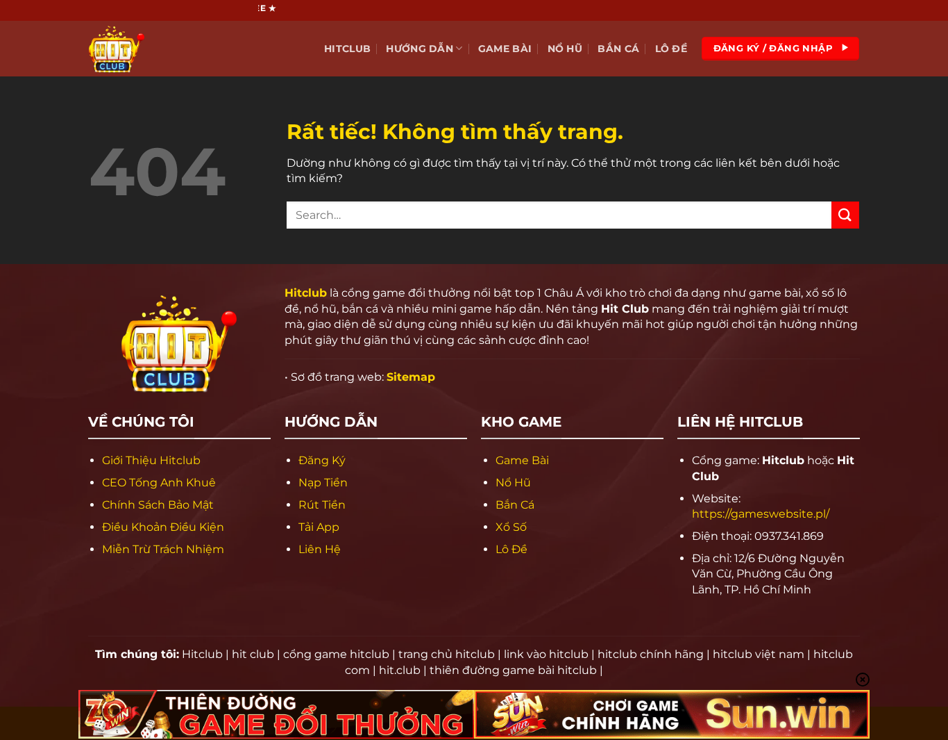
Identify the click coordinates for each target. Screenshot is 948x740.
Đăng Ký (322, 460)
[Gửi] (845, 215)
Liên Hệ (319, 549)
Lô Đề (671, 48)
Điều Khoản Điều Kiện (163, 527)
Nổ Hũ (565, 48)
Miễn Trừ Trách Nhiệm (163, 549)
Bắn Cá (618, 48)
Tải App (318, 527)
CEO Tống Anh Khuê (159, 482)
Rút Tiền (322, 504)
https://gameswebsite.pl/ (760, 513)
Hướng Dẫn (419, 48)
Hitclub (347, 48)
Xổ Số (511, 527)
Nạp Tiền (323, 482)
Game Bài (505, 48)
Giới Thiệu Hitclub (151, 460)
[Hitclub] (158, 48)
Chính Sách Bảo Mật (158, 504)
